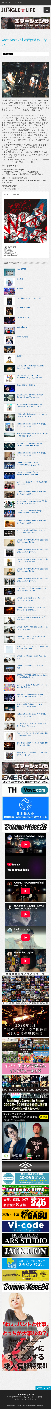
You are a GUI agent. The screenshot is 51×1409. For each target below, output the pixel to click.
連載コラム (32, 1399)
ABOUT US (17, 1397)
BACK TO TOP (43, 1388)
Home (9, 1397)
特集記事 (39, 1397)
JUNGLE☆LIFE (18, 10)
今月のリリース (20, 1399)
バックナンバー (28, 1397)
